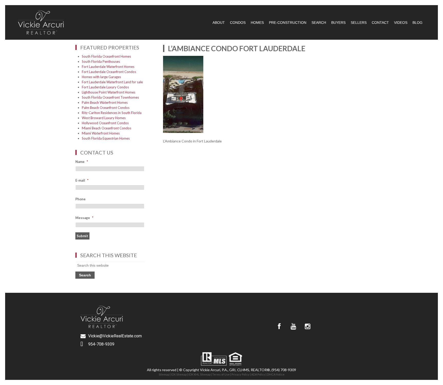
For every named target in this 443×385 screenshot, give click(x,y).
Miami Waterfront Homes (101, 133)
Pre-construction (287, 22)
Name (81, 162)
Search (318, 22)
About (219, 22)
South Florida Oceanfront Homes (106, 56)
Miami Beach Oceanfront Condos (106, 128)
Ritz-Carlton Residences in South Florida (112, 113)
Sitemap (164, 374)
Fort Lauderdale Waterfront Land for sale (112, 82)
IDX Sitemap (179, 374)
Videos (400, 22)
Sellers (359, 22)
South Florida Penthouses (101, 61)
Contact (380, 22)
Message (84, 218)
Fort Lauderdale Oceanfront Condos (109, 72)
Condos (238, 22)
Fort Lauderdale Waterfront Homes (108, 67)
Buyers (338, 22)
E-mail (81, 180)
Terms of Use (221, 374)
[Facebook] (279, 326)
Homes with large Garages (101, 77)
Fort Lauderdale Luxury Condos (105, 87)
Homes (257, 22)
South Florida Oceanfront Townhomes (110, 97)
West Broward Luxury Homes (104, 118)
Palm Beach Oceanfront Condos (105, 108)
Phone (80, 199)
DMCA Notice (276, 374)
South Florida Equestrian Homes (106, 138)
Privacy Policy (240, 374)
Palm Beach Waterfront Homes (105, 102)
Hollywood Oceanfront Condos (105, 123)
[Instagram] (307, 326)
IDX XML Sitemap (199, 374)
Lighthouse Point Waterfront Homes (108, 92)
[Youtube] (293, 326)
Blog (417, 22)
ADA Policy (258, 374)
